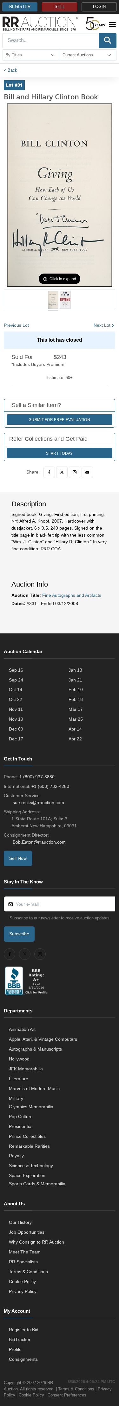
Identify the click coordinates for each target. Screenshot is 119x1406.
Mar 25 (76, 719)
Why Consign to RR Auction (36, 1242)
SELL (60, 6)
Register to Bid (23, 1329)
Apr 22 (75, 738)
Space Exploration (27, 1175)
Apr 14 (75, 729)
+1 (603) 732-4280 (50, 786)
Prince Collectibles (27, 1136)
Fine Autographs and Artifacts (71, 595)
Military (16, 1098)
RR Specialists (23, 1261)
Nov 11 (16, 709)
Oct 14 (15, 689)
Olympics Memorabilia (31, 1106)
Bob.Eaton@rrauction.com (39, 842)
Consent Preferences (67, 1395)
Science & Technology (31, 1165)
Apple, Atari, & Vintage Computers (43, 1039)
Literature (18, 1078)
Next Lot (102, 325)
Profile (15, 1349)
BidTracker (19, 1339)
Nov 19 (16, 719)
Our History (20, 1222)
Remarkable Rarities (29, 1146)
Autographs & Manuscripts (35, 1049)
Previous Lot (16, 325)
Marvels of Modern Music (34, 1088)
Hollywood (19, 1058)
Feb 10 (76, 689)
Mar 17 (76, 709)
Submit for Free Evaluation (59, 420)
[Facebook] (49, 472)
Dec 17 (16, 738)
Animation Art (22, 1029)
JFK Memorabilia (26, 1068)
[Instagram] (74, 472)
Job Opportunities (26, 1232)
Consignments (23, 1359)
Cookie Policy (22, 1281)
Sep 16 (16, 670)
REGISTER (19, 6)
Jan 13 (75, 670)
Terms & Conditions (28, 1271)
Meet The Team (25, 1251)
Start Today (59, 453)
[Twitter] (62, 472)
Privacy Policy (22, 1291)
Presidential (20, 1126)
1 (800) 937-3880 (37, 776)
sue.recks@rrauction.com (38, 802)
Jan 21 (75, 679)
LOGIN (99, 6)
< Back (10, 70)
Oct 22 (15, 699)
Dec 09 (16, 729)
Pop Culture (21, 1116)
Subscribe (19, 933)
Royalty (16, 1155)
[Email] (87, 472)
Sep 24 (16, 679)
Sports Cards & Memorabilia (37, 1183)
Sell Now (18, 858)
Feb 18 (76, 699)
